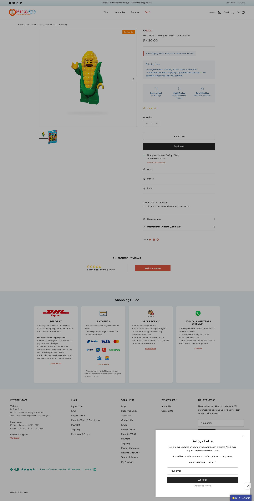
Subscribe (202, 479)
